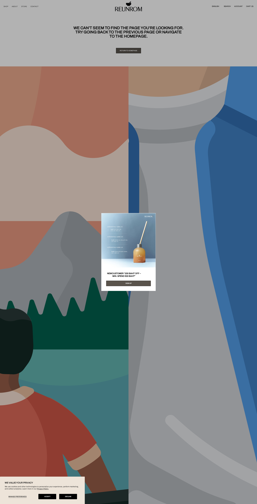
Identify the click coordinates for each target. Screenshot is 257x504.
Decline (68, 496)
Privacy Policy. (43, 489)
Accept (47, 496)
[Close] (152, 216)
